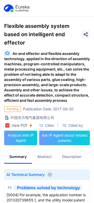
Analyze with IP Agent (21, 138)
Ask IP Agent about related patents (64, 138)
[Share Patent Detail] (85, 34)
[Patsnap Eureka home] (16, 8)
